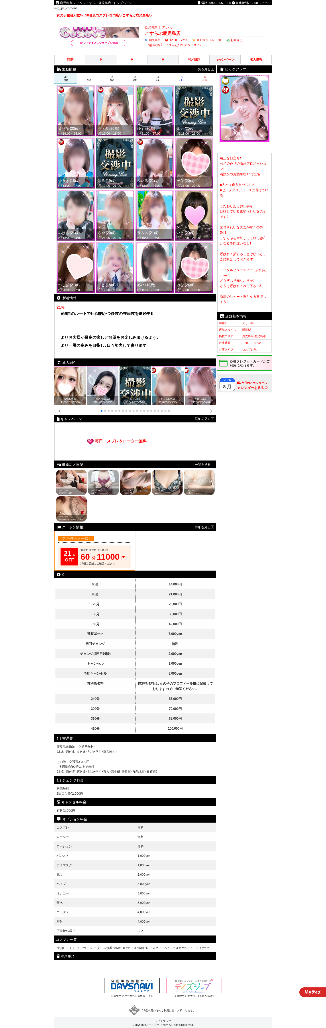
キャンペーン (225, 59)
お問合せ (236, 40)
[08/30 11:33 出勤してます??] (199, 472)
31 (66, 78)
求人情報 (256, 59)
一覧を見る (203, 464)
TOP (70, 59)
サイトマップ (163, 1021)
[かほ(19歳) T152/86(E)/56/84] (200, 368)
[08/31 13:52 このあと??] (135, 472)
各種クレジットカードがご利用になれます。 (250, 363)
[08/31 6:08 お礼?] (167, 472)
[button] (101, 411)
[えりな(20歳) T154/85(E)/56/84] (168, 368)
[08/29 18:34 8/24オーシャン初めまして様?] (71, 498)
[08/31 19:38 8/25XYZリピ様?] (71, 472)
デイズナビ (155, 1025)
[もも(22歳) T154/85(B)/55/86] (135, 368)
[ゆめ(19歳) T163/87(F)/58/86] (70, 368)
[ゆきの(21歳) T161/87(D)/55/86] (102, 368)
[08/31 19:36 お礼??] (103, 472)
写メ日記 (194, 59)
